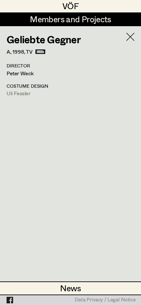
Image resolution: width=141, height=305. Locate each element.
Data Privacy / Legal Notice (105, 300)
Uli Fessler (18, 93)
